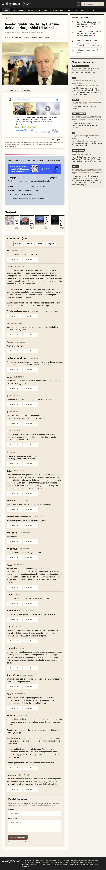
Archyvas (92, 10)
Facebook (18, 37)
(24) (55, 28)
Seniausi (29, 244)
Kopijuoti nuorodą (44, 37)
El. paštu (34, 37)
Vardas (11, 809)
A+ (20, 90)
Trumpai (13, 10)
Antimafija (30, 10)
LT (78, 4)
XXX (75, 10)
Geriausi (40, 244)
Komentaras (12, 818)
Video (69, 10)
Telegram (26, 37)
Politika (21, 10)
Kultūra (38, 10)
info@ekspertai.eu (10, 146)
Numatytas (13, 90)
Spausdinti (26, 90)
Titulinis (5, 10)
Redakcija (83, 10)
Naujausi (18, 244)
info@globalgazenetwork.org (30, 864)
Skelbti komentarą (17, 837)
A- (6, 90)
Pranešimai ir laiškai (58, 10)
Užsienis (46, 10)
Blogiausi (51, 244)
